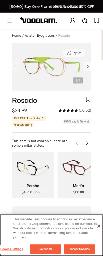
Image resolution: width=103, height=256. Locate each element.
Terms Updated (65, 6)
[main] (51, 235)
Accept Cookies (80, 249)
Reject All (46, 249)
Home (16, 35)
